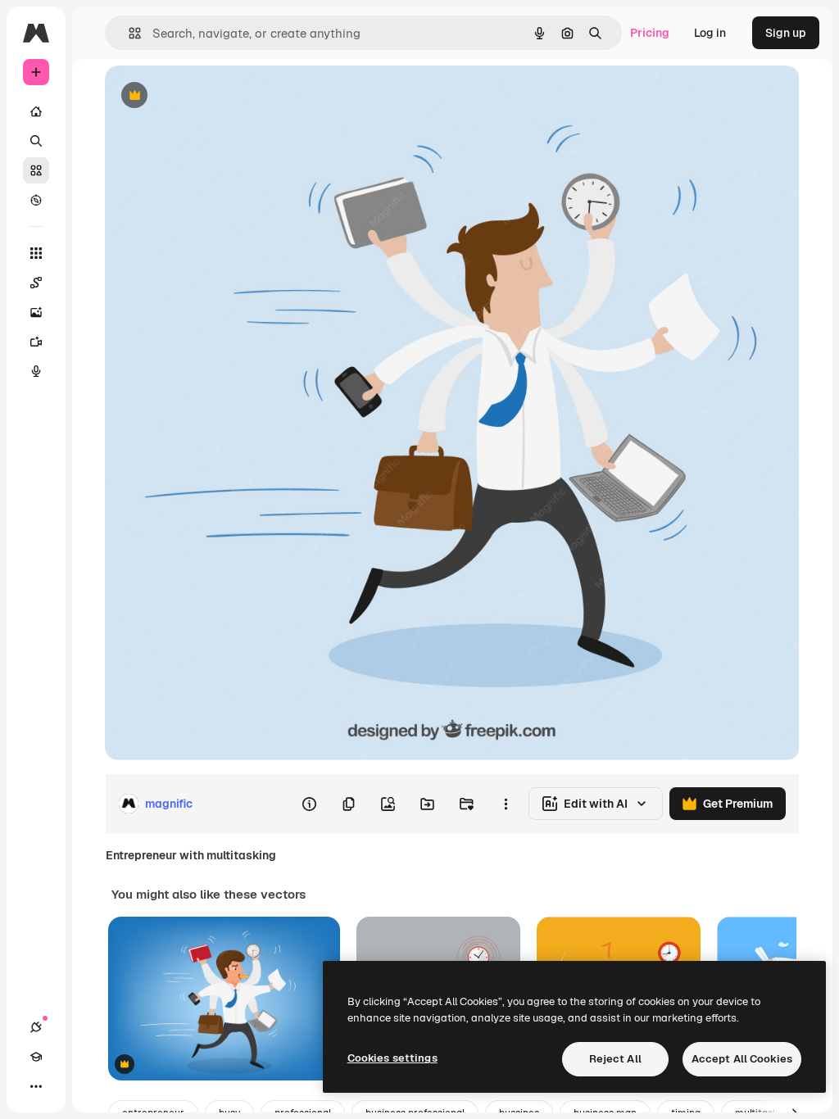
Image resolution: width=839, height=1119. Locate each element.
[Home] (36, 111)
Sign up (785, 32)
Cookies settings (392, 1058)
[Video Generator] (36, 341)
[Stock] (36, 170)
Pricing (649, 32)
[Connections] (36, 1027)
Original (210, 96)
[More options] (505, 803)
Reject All (615, 1059)
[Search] (36, 141)
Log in (710, 32)
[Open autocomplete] (128, 33)
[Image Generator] (36, 312)
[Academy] (36, 1057)
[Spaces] (36, 283)
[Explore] (36, 200)
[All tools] (36, 253)
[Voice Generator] (36, 371)
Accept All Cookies (742, 1059)
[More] (36, 1086)
